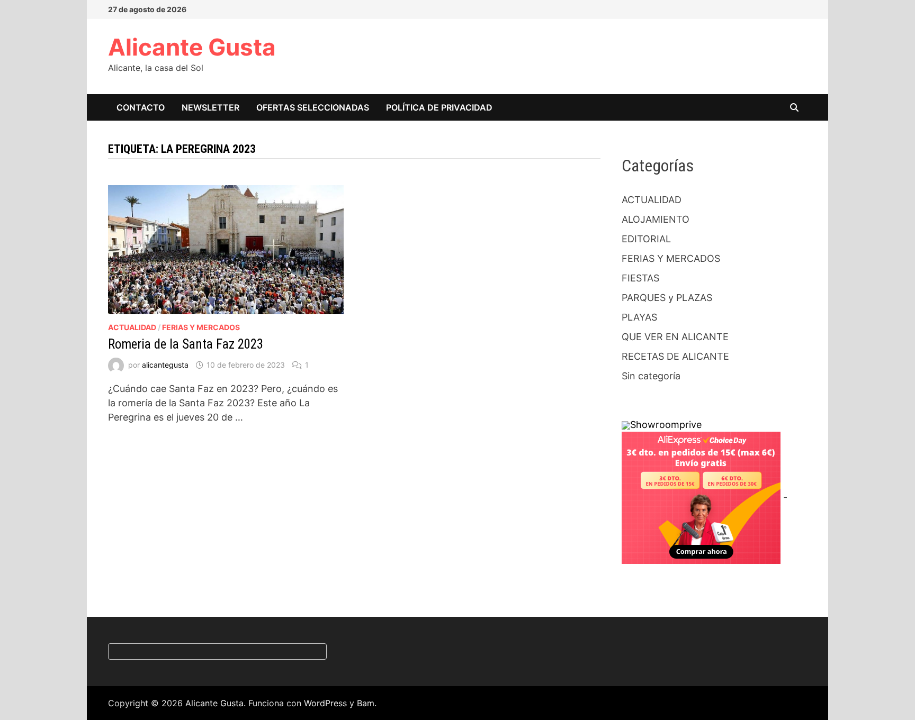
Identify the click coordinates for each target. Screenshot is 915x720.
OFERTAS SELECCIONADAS (312, 107)
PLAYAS (639, 317)
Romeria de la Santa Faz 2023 (185, 344)
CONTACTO (140, 107)
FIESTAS (640, 278)
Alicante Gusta (192, 47)
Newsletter (210, 107)
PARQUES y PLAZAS (667, 297)
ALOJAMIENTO (655, 219)
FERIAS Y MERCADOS (201, 327)
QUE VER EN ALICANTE (675, 336)
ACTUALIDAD (132, 327)
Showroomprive (666, 424)
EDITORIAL (646, 238)
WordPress (325, 703)
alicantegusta (165, 364)
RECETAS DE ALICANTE (675, 356)
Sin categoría (651, 375)
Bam (365, 703)
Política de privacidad (439, 107)
